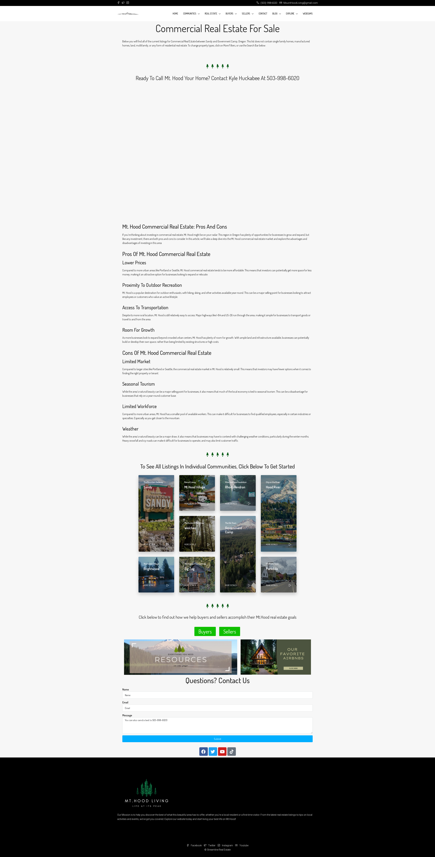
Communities (189, 13)
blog (274, 13)
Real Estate (211, 13)
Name (125, 689)
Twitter (212, 845)
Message (127, 715)
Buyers (229, 13)
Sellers (246, 13)
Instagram (227, 845)
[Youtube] (222, 751)
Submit (217, 738)
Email (125, 702)
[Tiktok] (231, 751)
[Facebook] (203, 751)
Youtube (243, 845)
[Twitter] (213, 751)
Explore (290, 13)
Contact (263, 13)
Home (175, 13)
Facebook (196, 845)
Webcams (308, 13)
